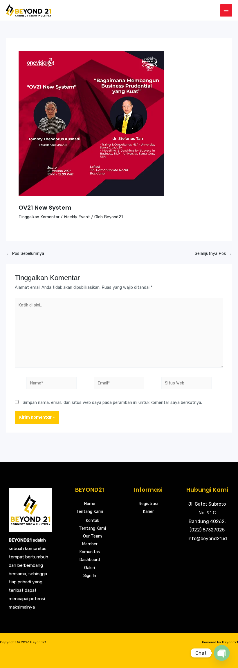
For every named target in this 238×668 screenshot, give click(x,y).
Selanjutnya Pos (213, 253)
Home (89, 503)
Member (90, 544)
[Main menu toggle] (226, 10)
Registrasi (148, 503)
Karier (148, 511)
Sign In (89, 575)
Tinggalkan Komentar (39, 216)
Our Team (92, 536)
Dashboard (89, 559)
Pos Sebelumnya (25, 253)
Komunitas (89, 551)
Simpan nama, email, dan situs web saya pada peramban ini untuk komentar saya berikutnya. (112, 402)
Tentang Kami (89, 511)
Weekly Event (77, 216)
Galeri (89, 567)
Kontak (92, 520)
